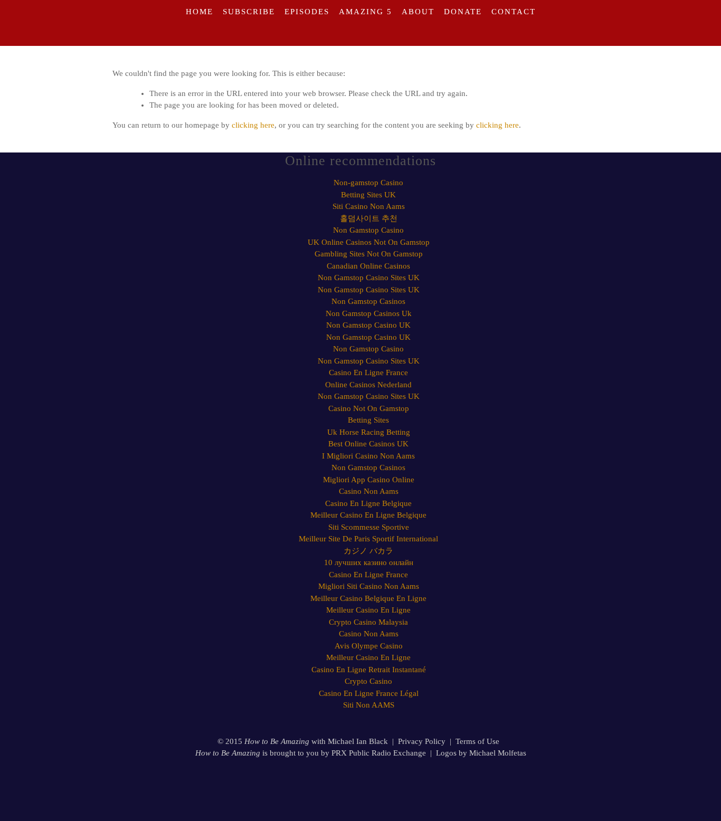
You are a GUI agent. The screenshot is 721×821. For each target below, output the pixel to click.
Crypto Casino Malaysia (368, 622)
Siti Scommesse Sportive (368, 527)
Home (199, 11)
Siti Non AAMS (368, 705)
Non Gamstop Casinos (368, 301)
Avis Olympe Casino (369, 646)
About (418, 11)
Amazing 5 (365, 11)
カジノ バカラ (368, 551)
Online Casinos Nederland (368, 384)
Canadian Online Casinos (368, 266)
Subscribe (249, 11)
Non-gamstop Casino (368, 182)
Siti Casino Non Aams (369, 206)
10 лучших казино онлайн (368, 562)
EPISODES (306, 11)
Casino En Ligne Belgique (368, 503)
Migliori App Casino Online (368, 479)
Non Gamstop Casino (368, 230)
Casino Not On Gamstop (368, 408)
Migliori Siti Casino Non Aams (368, 586)
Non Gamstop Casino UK (368, 325)
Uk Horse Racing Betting (368, 432)
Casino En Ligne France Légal (369, 693)
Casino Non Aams (369, 491)
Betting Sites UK (368, 194)
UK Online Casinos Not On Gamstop (369, 242)
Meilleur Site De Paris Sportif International (368, 538)
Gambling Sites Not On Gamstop (369, 254)
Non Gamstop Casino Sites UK (369, 277)
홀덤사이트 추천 (368, 218)
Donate (463, 11)
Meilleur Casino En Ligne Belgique (368, 515)
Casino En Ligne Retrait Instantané (368, 669)
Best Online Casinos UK (368, 444)
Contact (513, 11)
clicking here (253, 125)
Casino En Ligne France (368, 372)
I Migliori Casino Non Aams (368, 456)
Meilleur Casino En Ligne (368, 610)
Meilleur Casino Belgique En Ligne (368, 598)
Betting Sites (368, 420)
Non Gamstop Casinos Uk (369, 313)
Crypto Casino (368, 681)
